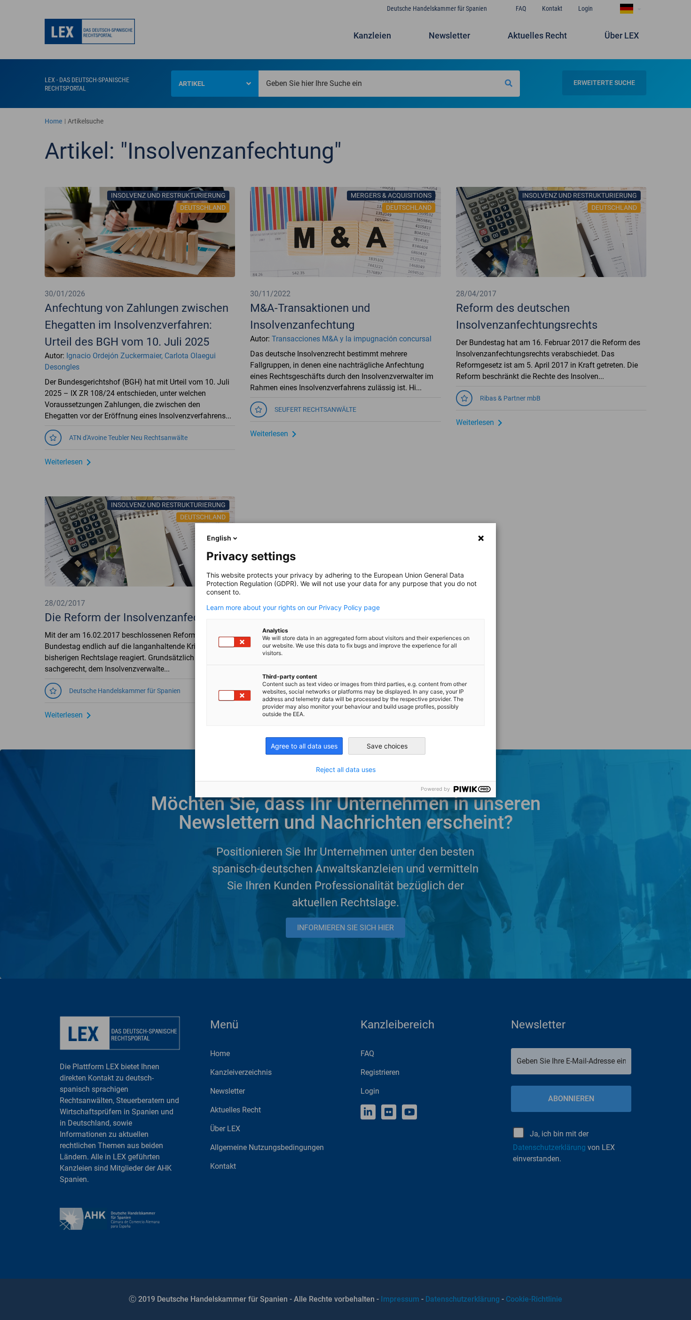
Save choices (387, 746)
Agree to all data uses (304, 746)
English (219, 538)
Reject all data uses (346, 769)
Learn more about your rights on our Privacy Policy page (293, 607)
